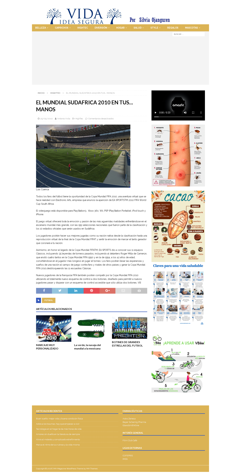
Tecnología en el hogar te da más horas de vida (58, 429)
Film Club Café (130, 440)
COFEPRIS (128, 455)
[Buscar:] (188, 34)
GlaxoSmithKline (131, 425)
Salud (137, 27)
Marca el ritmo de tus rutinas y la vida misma (58, 445)
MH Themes (92, 468)
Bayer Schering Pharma (134, 422)
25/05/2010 (46, 118)
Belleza (40, 27)
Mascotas (191, 27)
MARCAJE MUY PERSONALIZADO (47, 346)
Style (154, 27)
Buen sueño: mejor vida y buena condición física (59, 418)
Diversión (101, 27)
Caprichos (61, 27)
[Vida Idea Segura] (120, 22)
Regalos (172, 27)
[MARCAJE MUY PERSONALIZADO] (53, 328)
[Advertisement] (120, 62)
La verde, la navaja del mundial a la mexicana (87, 346)
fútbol (48, 300)
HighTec (82, 27)
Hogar (120, 27)
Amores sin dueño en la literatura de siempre (58, 434)
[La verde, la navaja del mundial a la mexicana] (91, 328)
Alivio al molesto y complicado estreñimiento (58, 439)
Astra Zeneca (129, 418)
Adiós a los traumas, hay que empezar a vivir (58, 424)
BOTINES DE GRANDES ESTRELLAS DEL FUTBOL (127, 343)
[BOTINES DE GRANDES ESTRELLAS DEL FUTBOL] (129, 327)
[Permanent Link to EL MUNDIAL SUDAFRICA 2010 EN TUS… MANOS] (83, 185)
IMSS (125, 459)
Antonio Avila (63, 118)
